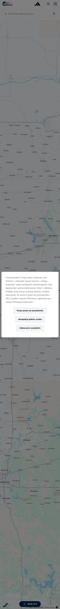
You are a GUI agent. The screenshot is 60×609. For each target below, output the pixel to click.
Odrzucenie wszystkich (30, 328)
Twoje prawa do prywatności (30, 311)
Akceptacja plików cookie (30, 319)
